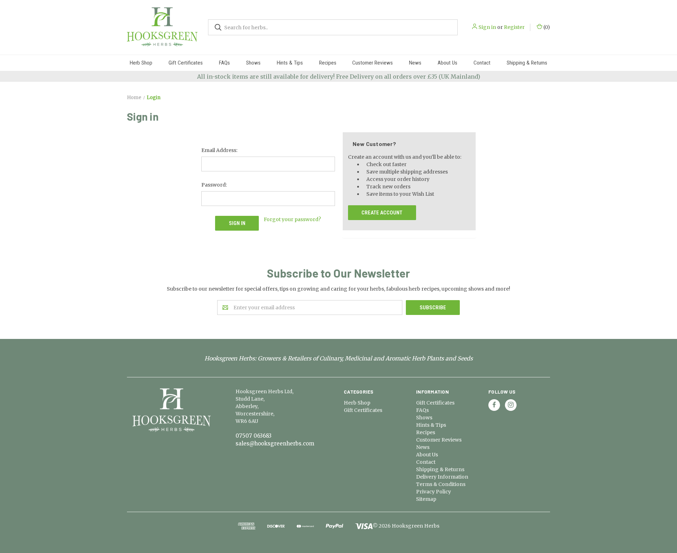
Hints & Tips (290, 63)
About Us (447, 63)
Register (514, 27)
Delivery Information (442, 477)
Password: (214, 185)
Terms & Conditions (440, 484)
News (415, 63)
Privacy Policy (433, 491)
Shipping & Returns (527, 63)
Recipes (327, 63)
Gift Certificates (186, 63)
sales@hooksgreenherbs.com (275, 443)
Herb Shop (141, 63)
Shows (253, 63)
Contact (482, 63)
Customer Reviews (372, 63)
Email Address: (219, 150)
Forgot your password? (292, 219)
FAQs (224, 63)
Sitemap (426, 499)
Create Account (381, 212)
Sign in (487, 27)
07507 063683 (254, 435)
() (546, 27)
